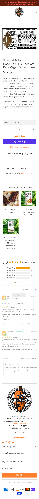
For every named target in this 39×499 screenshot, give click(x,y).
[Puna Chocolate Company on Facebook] (6, 442)
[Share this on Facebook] (22, 154)
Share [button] (6, 324)
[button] (33, 324)
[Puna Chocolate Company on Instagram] (9, 442)
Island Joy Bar (11, 198)
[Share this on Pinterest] (25, 154)
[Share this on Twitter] (20, 154)
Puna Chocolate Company (22, 483)
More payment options (19, 147)
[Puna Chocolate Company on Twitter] (3, 442)
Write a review (26, 173)
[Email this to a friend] (31, 154)
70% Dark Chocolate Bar (28, 198)
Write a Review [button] (20, 283)
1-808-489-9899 (19, 437)
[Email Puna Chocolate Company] (13, 442)
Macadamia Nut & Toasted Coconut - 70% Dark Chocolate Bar (11, 226)
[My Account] (2, 12)
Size (5, 122)
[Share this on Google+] (28, 154)
